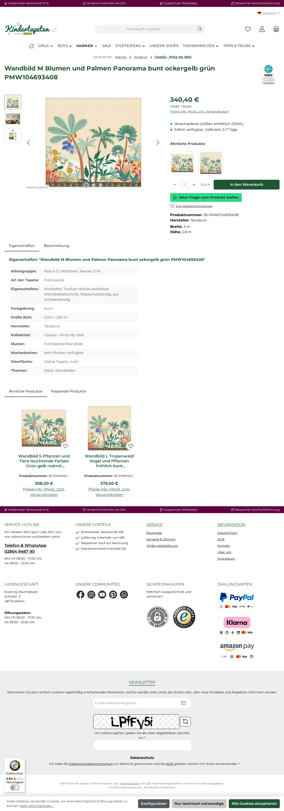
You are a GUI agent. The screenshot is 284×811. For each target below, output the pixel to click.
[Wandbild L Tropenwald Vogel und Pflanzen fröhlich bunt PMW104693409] (211, 163)
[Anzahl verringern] (174, 185)
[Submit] (183, 703)
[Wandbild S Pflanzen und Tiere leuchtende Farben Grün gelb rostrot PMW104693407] (182, 163)
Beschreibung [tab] (56, 246)
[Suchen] (200, 29)
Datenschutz (227, 533)
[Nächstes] (157, 142)
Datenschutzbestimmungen (91, 764)
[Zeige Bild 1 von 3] (86, 185)
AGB (221, 539)
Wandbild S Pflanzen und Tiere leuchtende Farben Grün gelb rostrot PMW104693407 (44, 461)
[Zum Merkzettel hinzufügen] (65, 446)
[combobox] (144, 29)
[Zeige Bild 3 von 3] (100, 185)
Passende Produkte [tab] (68, 391)
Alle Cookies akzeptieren (254, 803)
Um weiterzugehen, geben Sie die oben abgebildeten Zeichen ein (142, 735)
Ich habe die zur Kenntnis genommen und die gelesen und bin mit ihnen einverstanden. (144, 764)
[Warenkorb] (275, 29)
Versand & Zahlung (161, 539)
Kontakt (223, 546)
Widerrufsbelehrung (162, 546)
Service (154, 524)
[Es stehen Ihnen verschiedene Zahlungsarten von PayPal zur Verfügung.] (236, 601)
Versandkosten (129, 783)
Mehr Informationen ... (37, 806)
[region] (83, 142)
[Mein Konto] (262, 29)
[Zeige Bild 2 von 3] (93, 185)
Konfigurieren (154, 803)
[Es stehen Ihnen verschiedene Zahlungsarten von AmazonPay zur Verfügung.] (236, 649)
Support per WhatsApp (180, 3)
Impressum (226, 559)
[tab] (21, 245)
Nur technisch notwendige (199, 803)
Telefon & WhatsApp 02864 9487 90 (25, 548)
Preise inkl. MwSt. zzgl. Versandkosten (199, 111)
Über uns (224, 552)
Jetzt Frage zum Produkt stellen (209, 197)
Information (231, 524)
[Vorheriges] (29, 142)
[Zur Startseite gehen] (32, 29)
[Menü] (22, 760)
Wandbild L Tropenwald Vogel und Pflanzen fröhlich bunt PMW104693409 (109, 461)
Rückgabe (154, 533)
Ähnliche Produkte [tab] (25, 391)
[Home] (31, 45)
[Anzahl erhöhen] (194, 185)
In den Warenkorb (246, 184)
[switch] (14, 787)
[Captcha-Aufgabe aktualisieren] (185, 721)
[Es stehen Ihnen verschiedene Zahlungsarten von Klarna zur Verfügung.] (236, 625)
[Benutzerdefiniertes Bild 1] (184, 617)
